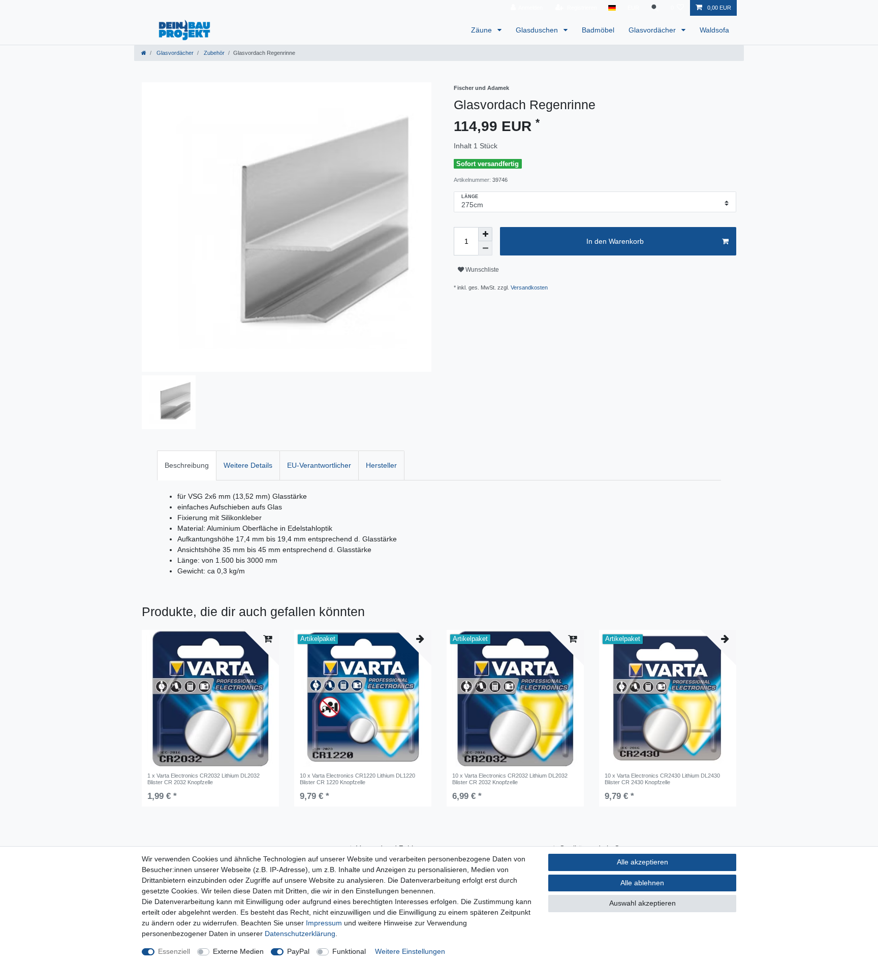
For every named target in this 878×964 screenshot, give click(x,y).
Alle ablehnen (642, 883)
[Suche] (655, 8)
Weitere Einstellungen (410, 951)
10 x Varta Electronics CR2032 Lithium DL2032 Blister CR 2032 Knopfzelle (510, 779)
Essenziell (174, 951)
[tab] (186, 465)
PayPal (298, 951)
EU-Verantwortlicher (319, 465)
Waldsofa (714, 30)
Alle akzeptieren (642, 862)
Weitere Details (248, 465)
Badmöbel (598, 30)
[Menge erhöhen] (485, 234)
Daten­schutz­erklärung (300, 933)
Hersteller (381, 465)
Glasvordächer (653, 30)
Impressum (324, 923)
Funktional (349, 951)
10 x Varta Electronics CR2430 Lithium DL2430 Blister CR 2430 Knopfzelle (662, 779)
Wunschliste (481, 269)
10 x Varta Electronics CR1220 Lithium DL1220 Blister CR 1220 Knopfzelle (357, 779)
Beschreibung (187, 465)
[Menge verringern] (485, 248)
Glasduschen (538, 30)
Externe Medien (238, 951)
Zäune (482, 30)
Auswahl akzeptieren (642, 903)
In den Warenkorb (615, 241)
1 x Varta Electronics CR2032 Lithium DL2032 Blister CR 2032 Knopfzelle (203, 779)
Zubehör (213, 53)
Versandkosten (529, 287)
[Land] (612, 8)
